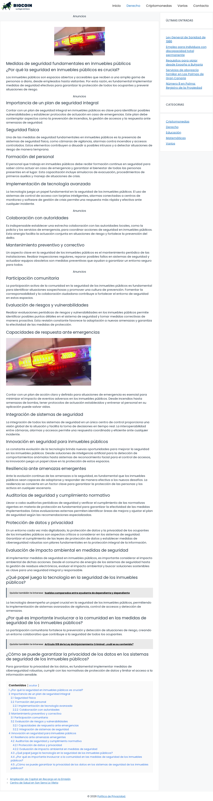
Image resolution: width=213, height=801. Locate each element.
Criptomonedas (159, 5)
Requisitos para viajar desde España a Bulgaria (184, 62)
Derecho (133, 5)
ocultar (33, 685)
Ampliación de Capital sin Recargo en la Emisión (40, 779)
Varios (182, 5)
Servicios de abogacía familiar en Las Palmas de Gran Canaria (185, 74)
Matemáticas (176, 138)
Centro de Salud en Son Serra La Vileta (34, 783)
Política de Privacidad (111, 796)
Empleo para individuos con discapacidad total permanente (186, 51)
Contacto (201, 5)
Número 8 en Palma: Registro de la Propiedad (184, 86)
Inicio (116, 5)
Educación (173, 132)
